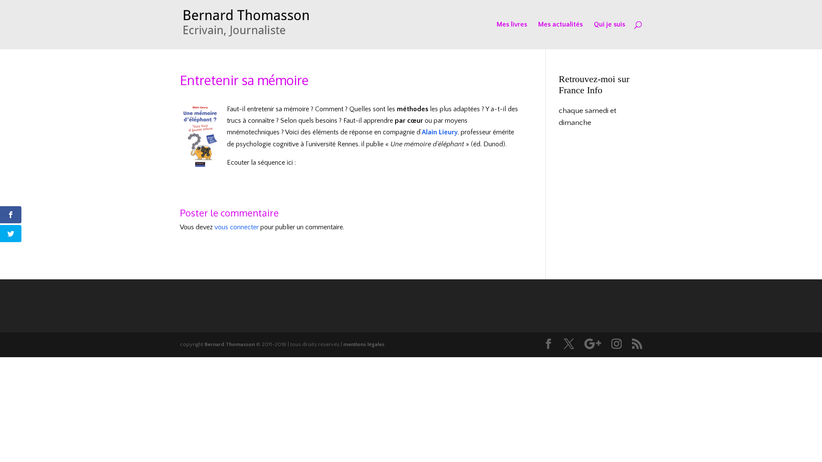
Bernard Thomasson (230, 344)
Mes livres (512, 24)
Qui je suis (609, 24)
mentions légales (363, 344)
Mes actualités (560, 24)
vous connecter (236, 227)
